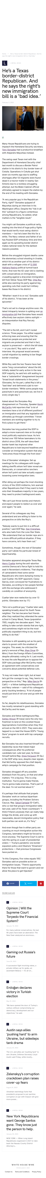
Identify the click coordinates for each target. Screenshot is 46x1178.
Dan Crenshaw (33, 529)
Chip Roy (37, 280)
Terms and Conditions (22, 1172)
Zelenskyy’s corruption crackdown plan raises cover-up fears (22, 1078)
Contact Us (8, 1172)
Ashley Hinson (9, 719)
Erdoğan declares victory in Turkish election (19, 992)
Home (4, 54)
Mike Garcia (33, 681)
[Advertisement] (23, 23)
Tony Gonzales (9, 149)
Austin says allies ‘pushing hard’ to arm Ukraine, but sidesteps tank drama (22, 1036)
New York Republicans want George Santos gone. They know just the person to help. (22, 1122)
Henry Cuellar (8, 563)
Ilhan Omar (30, 650)
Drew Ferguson (29, 756)
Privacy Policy (36, 1172)
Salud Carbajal (22, 802)
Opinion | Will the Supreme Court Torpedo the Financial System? (22, 914)
